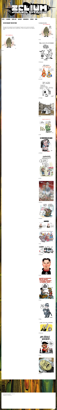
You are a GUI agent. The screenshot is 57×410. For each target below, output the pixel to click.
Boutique (20, 19)
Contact (32, 19)
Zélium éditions (2, 390)
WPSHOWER (9, 395)
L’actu (3, 19)
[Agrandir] (52, 24)
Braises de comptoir (3, 383)
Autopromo (2, 382)
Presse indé (2, 388)
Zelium (7, 393)
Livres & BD (14, 19)
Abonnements (26, 19)
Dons (36, 19)
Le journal (8, 19)
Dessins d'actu (2, 384)
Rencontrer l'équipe (3, 389)
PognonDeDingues (3, 387)
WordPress (8, 394)
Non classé (1, 385)
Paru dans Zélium (3, 386)
